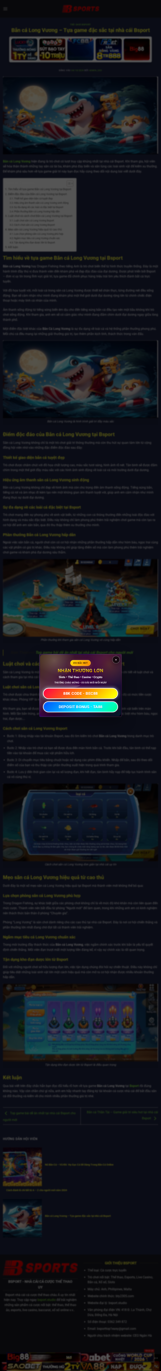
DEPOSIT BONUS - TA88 (80, 707)
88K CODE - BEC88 (80, 693)
